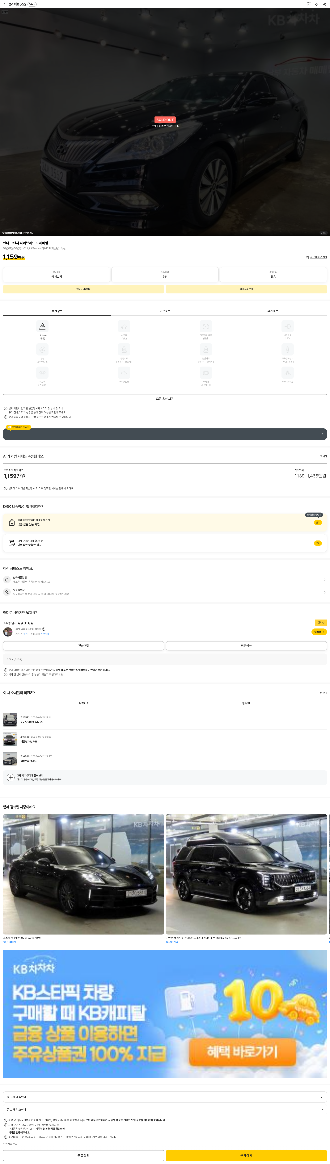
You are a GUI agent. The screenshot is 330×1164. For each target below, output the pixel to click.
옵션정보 (57, 311)
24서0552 (22, 4)
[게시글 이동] (165, 719)
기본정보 (165, 311)
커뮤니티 (84, 703)
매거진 (246, 703)
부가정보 (273, 311)
